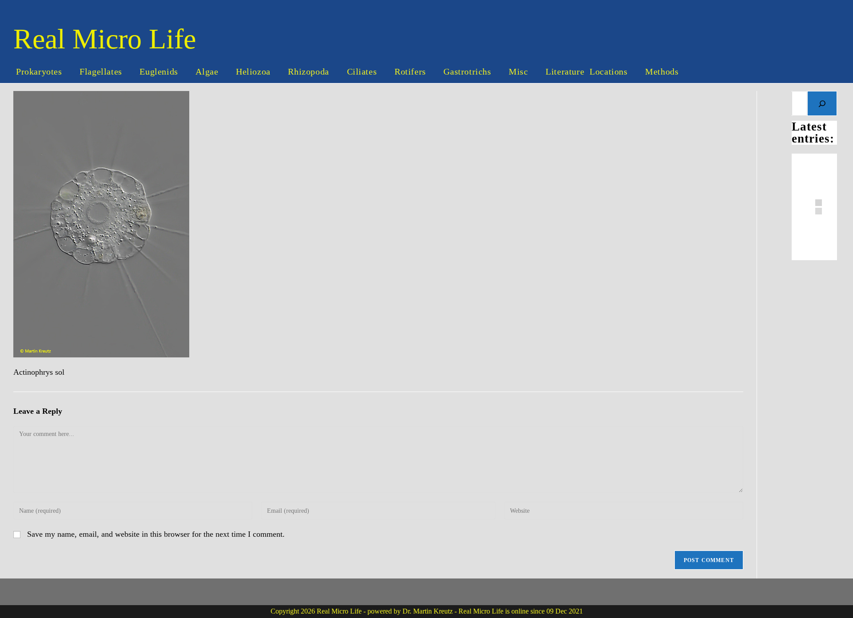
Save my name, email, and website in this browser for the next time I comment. (156, 534)
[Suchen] (822, 103)
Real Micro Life (104, 39)
